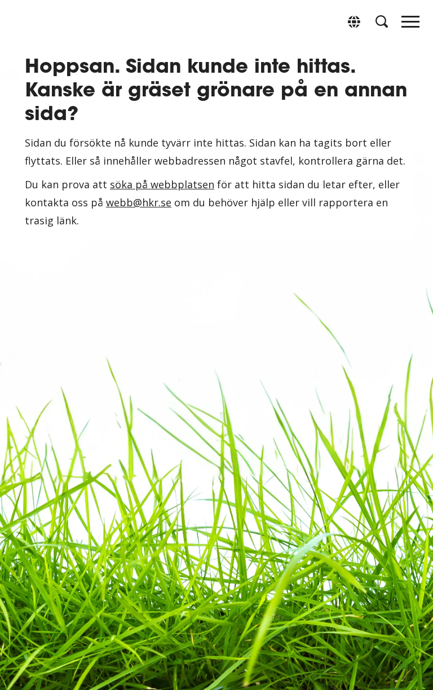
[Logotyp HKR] (22, 21)
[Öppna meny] (410, 25)
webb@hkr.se (138, 202)
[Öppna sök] (381, 21)
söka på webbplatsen (162, 184)
